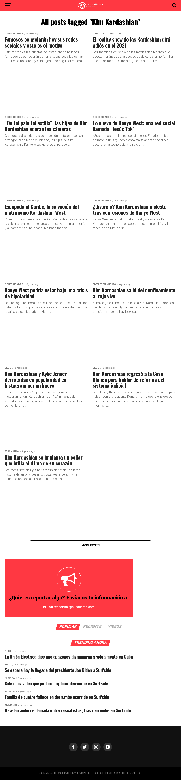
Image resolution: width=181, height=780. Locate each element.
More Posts (90, 545)
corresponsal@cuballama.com (71, 607)
